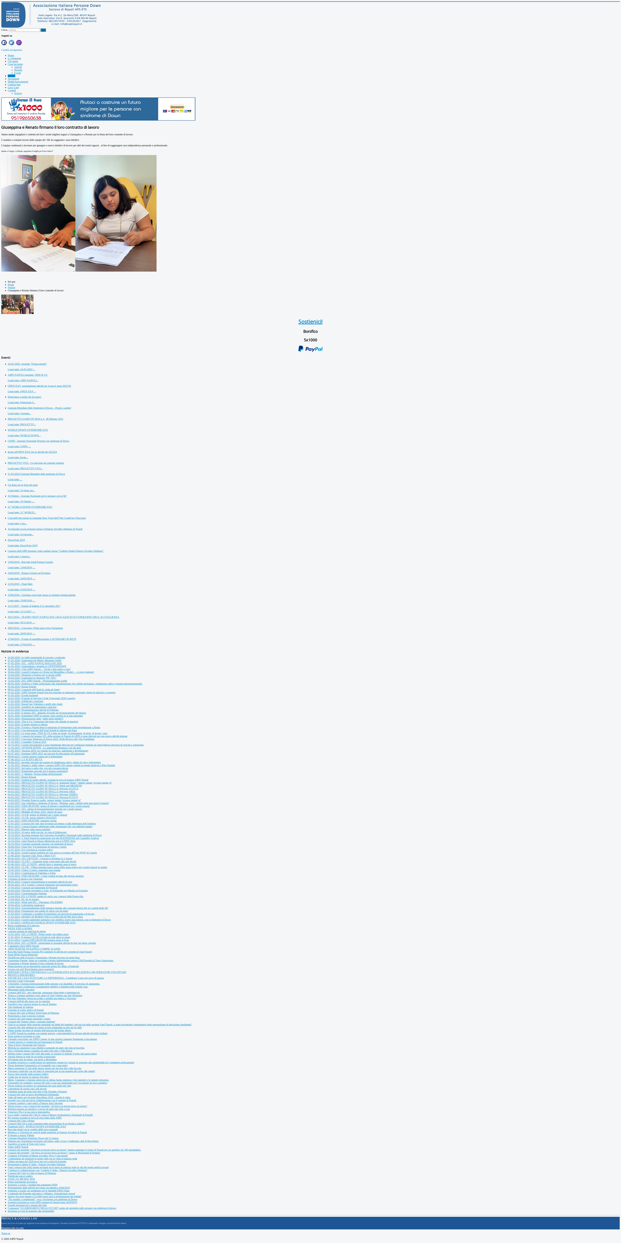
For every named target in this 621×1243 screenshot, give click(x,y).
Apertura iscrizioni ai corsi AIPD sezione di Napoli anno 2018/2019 (42, 1202)
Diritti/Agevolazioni (18, 81)
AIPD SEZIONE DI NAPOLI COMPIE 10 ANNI (34, 948)
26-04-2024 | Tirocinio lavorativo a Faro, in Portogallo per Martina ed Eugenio (48, 890)
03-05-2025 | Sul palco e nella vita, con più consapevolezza (38, 768)
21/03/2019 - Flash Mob (20, 584)
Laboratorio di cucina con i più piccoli (27, 1088)
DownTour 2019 (16, 540)
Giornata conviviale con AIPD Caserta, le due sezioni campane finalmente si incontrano (52, 1039)
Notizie (11, 75)
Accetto (20, 1227)
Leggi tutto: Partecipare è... (21, 402)
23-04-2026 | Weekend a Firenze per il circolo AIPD (34, 675)
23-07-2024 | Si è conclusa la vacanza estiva (30, 849)
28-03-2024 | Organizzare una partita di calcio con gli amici (38, 911)
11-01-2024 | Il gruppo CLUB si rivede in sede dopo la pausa (39, 937)
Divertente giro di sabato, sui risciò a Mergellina (32, 1059)
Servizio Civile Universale (21, 981)
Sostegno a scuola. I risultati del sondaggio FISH (32, 1184)
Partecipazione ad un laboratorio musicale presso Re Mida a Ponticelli (43, 966)
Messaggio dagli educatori (21, 989)
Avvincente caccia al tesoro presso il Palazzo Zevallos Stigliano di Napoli (45, 529)
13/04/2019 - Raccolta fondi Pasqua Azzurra (30, 562)
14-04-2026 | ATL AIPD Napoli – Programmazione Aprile (37, 680)
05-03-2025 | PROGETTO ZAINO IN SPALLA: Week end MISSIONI (45, 785)
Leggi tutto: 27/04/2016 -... (21, 644)
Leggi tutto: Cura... (17, 523)
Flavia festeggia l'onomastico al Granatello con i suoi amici (38, 1065)
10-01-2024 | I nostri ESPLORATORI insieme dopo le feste (38, 940)
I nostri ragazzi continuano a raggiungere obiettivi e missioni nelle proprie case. (48, 986)
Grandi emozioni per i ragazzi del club (27, 1205)
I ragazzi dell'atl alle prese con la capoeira (29, 1001)
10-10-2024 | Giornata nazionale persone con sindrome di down (40, 844)
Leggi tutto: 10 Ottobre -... (21, 501)
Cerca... (5, 29)
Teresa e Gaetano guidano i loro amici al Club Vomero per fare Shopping (45, 995)
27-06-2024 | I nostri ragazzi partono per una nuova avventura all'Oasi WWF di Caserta (52, 852)
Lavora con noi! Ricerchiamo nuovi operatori (31, 969)
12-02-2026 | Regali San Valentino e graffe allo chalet (35, 704)
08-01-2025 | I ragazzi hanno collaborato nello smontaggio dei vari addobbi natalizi (50, 826)
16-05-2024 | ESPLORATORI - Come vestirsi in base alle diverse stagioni (46, 876)
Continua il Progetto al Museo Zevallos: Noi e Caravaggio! (38, 1155)
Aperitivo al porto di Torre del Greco (26, 1144)
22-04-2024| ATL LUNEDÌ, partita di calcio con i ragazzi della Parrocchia (45, 896)
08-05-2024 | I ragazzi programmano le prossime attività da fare (40, 881)
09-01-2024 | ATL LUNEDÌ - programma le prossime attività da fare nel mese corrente (52, 943)
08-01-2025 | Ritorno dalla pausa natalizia (29, 829)
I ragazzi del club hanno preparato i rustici (29, 1018)
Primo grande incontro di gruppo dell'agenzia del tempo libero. (39, 1030)
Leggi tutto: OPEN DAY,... (22, 391)
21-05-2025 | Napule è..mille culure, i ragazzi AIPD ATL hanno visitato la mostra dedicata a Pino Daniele (61, 765)
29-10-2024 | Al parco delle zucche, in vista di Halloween (37, 832)
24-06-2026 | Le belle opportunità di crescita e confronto (36, 657)
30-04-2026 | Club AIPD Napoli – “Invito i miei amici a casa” (39, 669)
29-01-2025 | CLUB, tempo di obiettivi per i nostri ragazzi (37, 814)
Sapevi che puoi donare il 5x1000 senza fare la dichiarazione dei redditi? (45, 1196)
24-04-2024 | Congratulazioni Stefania (27, 893)
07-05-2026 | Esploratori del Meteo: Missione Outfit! (34, 660)
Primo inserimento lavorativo (22, 1182)
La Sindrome (14, 58)
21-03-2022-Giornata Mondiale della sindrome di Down (36, 474)
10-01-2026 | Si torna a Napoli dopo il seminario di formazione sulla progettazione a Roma (54, 727)
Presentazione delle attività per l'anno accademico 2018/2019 (39, 1187)
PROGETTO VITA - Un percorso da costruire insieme (36, 463)
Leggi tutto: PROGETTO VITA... (25, 468)
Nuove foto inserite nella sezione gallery (28, 1074)
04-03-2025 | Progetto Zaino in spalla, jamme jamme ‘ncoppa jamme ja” (44, 800)
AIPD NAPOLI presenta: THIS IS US (27, 375)
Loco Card (13, 87)
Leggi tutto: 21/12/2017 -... (21, 611)
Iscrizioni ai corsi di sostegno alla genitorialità (31, 1211)
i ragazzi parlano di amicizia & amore (27, 931)
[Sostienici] (98, 119)
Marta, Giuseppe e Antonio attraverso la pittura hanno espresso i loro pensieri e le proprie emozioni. (58, 1080)
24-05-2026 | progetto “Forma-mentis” (27, 364)
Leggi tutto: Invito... (18, 457)
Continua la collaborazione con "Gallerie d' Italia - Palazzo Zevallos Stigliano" (48, 1170)
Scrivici (18, 93)
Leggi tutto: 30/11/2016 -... (21, 622)
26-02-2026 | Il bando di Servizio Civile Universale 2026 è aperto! (41, 698)
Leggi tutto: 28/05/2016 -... (21, 633)
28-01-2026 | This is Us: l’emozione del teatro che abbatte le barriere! (43, 721)
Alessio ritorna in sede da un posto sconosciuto (31, 1056)
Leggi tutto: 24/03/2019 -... (21, 578)
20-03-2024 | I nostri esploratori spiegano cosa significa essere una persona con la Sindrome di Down (59, 919)
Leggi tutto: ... (15, 479)
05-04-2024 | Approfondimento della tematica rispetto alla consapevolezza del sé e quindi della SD (58, 908)
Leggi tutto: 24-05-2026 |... (21, 369)
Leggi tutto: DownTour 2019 (22, 545)
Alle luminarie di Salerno (20, 1007)
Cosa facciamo (15, 64)
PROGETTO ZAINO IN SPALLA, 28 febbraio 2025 (35, 419)
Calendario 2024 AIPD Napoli (23, 946)
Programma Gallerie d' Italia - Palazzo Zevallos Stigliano (36, 1164)
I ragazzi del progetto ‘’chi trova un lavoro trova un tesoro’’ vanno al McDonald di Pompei (54, 1152)
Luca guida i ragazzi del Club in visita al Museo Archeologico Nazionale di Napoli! (50, 1115)
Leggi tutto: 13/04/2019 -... (21, 567)
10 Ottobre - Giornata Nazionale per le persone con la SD (37, 496)
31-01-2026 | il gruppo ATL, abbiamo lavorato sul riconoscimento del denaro (47, 712)
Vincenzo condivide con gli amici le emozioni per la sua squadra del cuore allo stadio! (51, 1071)
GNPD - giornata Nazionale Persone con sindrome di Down (38, 441)
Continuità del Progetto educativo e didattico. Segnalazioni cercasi (41, 1193)
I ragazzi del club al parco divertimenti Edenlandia (33, 1094)
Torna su (5, 1233)
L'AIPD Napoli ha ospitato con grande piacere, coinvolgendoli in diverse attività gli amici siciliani (57, 1033)
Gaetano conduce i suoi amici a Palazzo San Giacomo (35, 1103)
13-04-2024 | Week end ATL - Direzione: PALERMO (35, 902)
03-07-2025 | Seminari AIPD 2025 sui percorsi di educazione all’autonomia (46, 753)
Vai (43, 30)
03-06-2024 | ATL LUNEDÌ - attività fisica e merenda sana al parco (42, 864)
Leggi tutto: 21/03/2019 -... (21, 589)
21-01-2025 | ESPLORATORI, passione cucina (32, 820)
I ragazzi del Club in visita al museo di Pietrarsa (32, 1173)
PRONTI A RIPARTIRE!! (21, 975)
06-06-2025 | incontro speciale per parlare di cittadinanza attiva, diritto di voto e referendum (54, 762)
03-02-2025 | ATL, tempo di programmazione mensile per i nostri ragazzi (45, 809)
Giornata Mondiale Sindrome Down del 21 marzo (33, 1138)
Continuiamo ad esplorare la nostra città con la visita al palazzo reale (42, 1158)
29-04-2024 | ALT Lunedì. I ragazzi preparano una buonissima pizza (43, 884)
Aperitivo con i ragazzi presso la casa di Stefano (32, 1004)
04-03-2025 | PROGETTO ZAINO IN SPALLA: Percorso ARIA (41, 791)
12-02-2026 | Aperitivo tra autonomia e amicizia (32, 707)
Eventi (17, 73)
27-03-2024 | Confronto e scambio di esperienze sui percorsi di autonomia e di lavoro (51, 914)
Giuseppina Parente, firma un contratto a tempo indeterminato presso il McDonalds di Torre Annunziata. (61, 960)
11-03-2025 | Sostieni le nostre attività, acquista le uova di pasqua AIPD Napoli (48, 779)
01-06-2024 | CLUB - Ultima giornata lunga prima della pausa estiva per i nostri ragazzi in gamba (57, 867)
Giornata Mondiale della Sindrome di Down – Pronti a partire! (39, 408)
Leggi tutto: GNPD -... (19, 446)
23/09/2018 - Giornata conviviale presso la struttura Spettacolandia (42, 595)
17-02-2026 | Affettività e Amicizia (25, 701)
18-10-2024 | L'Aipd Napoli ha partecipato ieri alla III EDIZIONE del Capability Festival (53, 838)
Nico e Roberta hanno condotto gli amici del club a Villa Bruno (40, 1050)
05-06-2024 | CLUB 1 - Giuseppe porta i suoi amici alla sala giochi (42, 861)
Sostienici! (311, 321)
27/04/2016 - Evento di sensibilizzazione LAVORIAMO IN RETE (42, 639)
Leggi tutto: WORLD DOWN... (24, 435)
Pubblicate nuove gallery (20, 1176)
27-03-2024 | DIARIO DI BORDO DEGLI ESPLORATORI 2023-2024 (45, 916)
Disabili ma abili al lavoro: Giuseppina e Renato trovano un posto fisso (44, 957)
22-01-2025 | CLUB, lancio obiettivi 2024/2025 (32, 817)
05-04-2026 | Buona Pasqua (22, 686)
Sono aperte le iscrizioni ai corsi (24, 1036)
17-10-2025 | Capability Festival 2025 (27, 742)
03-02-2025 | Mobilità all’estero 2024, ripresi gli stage (35, 812)
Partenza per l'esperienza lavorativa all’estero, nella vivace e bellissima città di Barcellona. (53, 1141)
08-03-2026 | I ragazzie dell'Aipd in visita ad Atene (34, 689)
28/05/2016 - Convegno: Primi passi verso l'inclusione (35, 628)
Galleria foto (14, 84)
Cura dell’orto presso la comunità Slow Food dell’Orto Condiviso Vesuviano (47, 518)
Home (11, 55)
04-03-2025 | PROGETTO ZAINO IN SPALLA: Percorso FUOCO (43, 797)
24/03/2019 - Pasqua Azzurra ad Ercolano (29, 573)
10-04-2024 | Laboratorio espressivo (26, 905)
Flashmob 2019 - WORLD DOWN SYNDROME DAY (37, 1126)
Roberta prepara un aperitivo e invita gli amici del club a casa (39, 1109)
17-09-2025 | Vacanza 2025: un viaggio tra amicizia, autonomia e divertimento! (48, 750)
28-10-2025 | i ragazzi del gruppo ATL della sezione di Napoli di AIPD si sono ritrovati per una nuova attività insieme (67, 736)
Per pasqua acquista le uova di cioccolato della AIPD (35, 1117)
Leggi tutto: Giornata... (19, 413)
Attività (18, 67)
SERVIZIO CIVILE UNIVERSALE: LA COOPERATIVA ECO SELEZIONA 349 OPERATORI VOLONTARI (67, 972)
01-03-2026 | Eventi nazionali (23, 695)
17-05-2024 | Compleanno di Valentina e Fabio (32, 873)
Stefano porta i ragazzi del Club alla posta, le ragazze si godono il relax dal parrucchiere (52, 1053)
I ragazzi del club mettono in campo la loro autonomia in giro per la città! (45, 1027)
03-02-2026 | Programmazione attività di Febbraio (33, 710)
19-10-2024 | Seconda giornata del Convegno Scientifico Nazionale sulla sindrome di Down (55, 835)
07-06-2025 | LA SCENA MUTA (25, 759)
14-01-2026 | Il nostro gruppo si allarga (28, 724)
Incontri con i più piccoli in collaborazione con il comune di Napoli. (42, 1100)
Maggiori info (8, 1227)
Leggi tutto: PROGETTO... (22, 424)
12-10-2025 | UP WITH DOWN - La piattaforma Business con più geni (44, 747)
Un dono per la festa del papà (23, 485)
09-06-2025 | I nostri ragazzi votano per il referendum (35, 756)
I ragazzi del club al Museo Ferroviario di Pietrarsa (33, 1013)
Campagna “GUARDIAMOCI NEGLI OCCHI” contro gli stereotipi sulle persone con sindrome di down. (62, 1208)
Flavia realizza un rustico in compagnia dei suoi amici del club (39, 1085)
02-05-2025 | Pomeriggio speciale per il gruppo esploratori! (38, 771)
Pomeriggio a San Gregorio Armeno (26, 1015)
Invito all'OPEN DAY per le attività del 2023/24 (32, 452)
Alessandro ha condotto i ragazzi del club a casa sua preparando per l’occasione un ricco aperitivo (57, 1082)
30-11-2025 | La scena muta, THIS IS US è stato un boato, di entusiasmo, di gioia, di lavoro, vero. (58, 733)
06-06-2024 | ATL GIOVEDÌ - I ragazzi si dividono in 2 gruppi (40, 858)
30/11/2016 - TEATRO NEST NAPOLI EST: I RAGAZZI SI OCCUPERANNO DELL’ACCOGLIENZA (63, 617)
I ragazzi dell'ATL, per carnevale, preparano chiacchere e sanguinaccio (44, 992)
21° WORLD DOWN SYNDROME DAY (30, 507)
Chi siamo (13, 61)
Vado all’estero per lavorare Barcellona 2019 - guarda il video (39, 1097)
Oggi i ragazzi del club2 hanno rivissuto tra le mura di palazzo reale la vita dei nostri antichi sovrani (58, 1167)
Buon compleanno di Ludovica (23, 925)
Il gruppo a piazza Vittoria (21, 1135)
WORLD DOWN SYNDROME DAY (28, 430)
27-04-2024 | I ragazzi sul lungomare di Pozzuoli (32, 887)
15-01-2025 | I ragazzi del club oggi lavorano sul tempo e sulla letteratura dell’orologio (52, 823)
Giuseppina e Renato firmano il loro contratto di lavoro (36, 963)
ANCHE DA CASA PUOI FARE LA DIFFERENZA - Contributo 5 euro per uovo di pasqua (56, 978)
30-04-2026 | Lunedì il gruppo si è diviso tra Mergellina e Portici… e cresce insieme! (51, 672)
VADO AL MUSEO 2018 (21, 1179)
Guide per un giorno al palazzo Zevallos (28, 1077)
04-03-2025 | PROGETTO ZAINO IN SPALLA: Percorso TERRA (43, 794)
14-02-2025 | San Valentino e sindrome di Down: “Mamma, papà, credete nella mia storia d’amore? (58, 803)
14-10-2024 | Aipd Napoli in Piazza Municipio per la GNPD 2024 (41, 841)
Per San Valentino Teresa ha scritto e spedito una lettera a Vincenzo (42, 998)
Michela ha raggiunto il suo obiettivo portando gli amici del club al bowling (46, 1048)
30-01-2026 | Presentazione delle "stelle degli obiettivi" (36, 718)
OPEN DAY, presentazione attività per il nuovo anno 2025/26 (39, 386)
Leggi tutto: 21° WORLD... (22, 512)
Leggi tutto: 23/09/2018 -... (21, 600)
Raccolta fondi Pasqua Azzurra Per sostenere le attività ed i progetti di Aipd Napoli (50, 951)
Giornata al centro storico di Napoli (26, 1010)
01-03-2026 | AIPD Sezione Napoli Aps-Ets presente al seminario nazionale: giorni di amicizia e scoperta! (61, 692)
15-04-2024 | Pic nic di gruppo (23, 899)
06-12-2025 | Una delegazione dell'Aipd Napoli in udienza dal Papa (42, 730)
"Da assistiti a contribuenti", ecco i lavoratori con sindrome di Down (42, 1199)
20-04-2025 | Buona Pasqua (22, 777)
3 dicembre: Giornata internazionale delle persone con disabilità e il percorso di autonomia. (54, 983)
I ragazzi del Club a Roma (21, 1120)
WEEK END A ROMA (20, 928)
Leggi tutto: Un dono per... (21, 490)
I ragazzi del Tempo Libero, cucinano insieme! (31, 1021)
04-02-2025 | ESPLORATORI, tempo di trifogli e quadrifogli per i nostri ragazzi (49, 806)
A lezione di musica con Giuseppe (25, 879)
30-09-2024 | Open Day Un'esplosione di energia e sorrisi (37, 846)
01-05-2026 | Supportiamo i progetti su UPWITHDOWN (37, 666)
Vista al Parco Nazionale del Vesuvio (26, 1045)
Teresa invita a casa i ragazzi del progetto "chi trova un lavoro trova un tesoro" (47, 1106)
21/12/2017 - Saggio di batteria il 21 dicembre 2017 (34, 606)
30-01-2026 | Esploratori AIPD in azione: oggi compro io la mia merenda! (45, 715)
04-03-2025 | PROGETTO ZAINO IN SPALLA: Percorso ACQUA (43, 788)
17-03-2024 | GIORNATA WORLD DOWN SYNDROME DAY (42, 922)
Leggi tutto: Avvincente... (21, 534)
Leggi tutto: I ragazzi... (19, 556)
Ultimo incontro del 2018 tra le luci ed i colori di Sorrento (37, 1161)
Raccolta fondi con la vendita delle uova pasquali (33, 1129)
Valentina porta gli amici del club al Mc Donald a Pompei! (37, 1091)
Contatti (12, 90)
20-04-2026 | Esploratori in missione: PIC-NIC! (32, 678)
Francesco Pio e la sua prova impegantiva (29, 1112)
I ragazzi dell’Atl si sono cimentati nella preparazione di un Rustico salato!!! (46, 1123)
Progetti (18, 70)
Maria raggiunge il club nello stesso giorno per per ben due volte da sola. (45, 1068)
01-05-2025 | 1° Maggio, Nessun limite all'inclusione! (35, 774)
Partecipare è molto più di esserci (24, 397)
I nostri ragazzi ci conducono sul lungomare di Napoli (35, 1042)
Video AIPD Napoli (18, 1147)
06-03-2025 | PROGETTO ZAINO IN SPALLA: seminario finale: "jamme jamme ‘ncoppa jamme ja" (60, 782)
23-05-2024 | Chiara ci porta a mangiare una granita (34, 870)
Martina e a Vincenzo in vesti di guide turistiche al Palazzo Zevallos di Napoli (47, 1132)
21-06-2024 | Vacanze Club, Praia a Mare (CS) (31, 855)
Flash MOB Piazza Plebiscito (23, 954)
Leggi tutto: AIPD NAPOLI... (23, 380)
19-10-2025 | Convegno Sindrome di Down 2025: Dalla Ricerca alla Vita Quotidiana (51, 739)
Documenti (13, 78)
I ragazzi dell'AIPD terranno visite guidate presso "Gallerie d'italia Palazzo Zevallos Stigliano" (56, 551)
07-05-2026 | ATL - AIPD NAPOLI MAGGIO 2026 (35, 663)
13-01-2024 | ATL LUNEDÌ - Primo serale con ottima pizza (38, 934)
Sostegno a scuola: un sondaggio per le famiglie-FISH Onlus (39, 1190)
